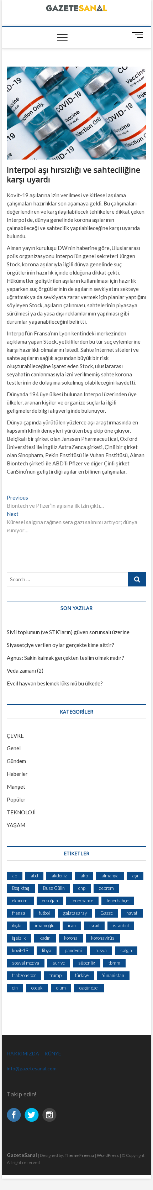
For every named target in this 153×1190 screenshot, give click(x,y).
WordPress (108, 1155)
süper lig (86, 963)
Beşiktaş (21, 888)
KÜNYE (52, 1053)
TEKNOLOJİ (21, 812)
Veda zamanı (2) (25, 670)
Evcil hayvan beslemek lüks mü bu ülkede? (55, 683)
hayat (131, 913)
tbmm (114, 963)
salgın (126, 950)
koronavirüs (103, 938)
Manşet (16, 786)
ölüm (61, 988)
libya (46, 950)
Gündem (16, 761)
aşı (135, 875)
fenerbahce (82, 900)
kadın (45, 938)
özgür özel (89, 988)
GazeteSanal (22, 1155)
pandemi (73, 950)
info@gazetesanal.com (32, 1068)
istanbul (121, 925)
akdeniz (59, 875)
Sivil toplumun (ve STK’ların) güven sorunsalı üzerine (68, 632)
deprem (106, 888)
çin (15, 988)
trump (55, 975)
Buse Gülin (54, 888)
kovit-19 (20, 950)
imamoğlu (44, 925)
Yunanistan (113, 975)
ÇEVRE (15, 735)
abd (34, 875)
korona (71, 938)
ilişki (16, 925)
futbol (44, 913)
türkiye (82, 975)
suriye (59, 963)
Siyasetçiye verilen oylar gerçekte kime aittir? (60, 645)
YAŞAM (16, 825)
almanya (109, 875)
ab (14, 875)
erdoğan (50, 900)
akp (84, 875)
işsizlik (19, 938)
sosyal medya (25, 963)
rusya (101, 950)
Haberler (17, 774)
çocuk (37, 988)
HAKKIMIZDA (23, 1053)
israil (94, 925)
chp (81, 888)
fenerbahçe (117, 900)
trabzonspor (24, 975)
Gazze (106, 913)
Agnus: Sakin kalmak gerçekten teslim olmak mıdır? (65, 657)
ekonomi (20, 900)
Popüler (16, 799)
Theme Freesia (79, 1155)
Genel (14, 748)
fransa (18, 913)
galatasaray (75, 913)
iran (72, 925)
